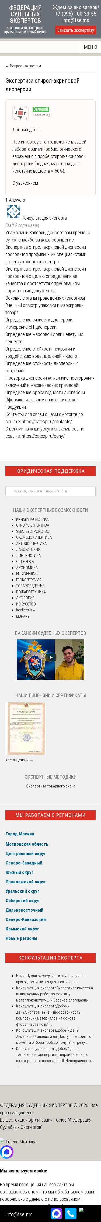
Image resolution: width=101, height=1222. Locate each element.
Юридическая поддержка (50, 471)
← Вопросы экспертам (23, 66)
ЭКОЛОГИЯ (25, 598)
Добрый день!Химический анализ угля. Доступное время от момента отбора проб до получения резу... (54, 1036)
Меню (90, 47)
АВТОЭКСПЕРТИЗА (31, 543)
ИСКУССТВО (26, 604)
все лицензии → (19, 760)
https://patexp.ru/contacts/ (47, 421)
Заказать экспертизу (75, 30)
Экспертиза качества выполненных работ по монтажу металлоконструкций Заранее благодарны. (54, 994)
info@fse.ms (75, 20)
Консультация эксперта (50, 958)
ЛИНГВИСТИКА (28, 555)
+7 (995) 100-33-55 (75, 13)
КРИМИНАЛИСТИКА (32, 519)
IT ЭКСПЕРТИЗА (28, 579)
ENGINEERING (27, 573)
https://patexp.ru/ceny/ (43, 436)
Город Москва (20, 833)
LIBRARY (22, 616)
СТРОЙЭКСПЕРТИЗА (32, 525)
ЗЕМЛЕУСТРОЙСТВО (32, 531)
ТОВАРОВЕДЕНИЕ (30, 585)
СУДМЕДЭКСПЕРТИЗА (34, 537)
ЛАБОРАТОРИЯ (28, 549)
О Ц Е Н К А (25, 561)
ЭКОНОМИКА (27, 567)
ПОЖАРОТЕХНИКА (31, 592)
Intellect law (25, 610)
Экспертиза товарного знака (50, 786)
